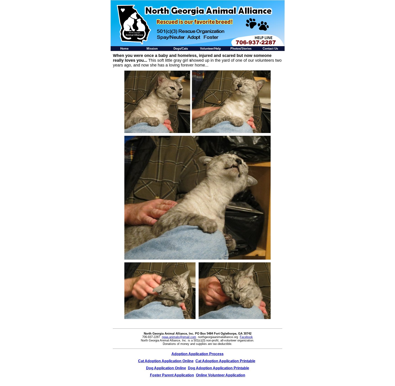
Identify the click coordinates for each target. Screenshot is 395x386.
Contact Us (270, 48)
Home (124, 48)
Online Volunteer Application (220, 375)
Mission (152, 48)
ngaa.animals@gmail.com (179, 337)
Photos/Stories (240, 48)
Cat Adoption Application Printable (225, 361)
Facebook (246, 337)
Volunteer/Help (210, 48)
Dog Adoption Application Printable (218, 368)
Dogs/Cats (180, 48)
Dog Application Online (166, 368)
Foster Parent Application (172, 375)
